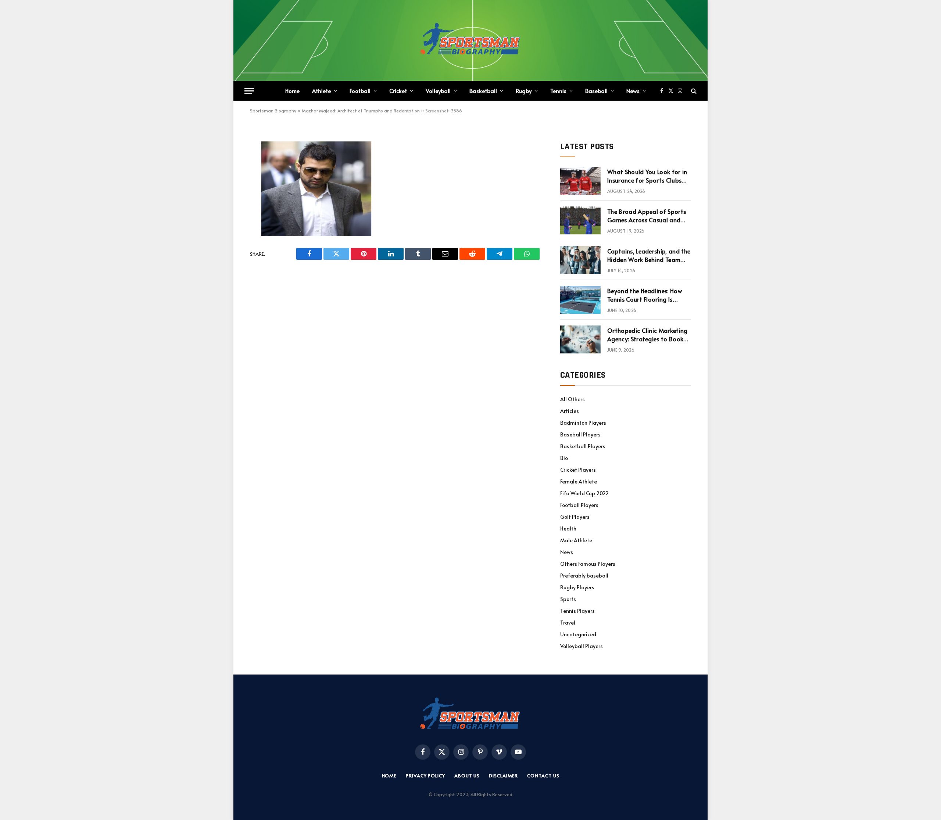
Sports (568, 599)
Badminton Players (583, 422)
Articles (569, 410)
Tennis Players (577, 610)
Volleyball (438, 90)
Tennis (558, 90)
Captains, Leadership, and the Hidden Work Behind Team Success (648, 255)
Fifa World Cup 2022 (584, 493)
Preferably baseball (584, 575)
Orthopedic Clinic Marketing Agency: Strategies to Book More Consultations (647, 334)
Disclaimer (503, 775)
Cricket (398, 90)
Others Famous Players (587, 563)
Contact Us (543, 775)
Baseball (596, 90)
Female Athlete (578, 481)
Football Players (579, 504)
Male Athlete (576, 540)
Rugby (524, 90)
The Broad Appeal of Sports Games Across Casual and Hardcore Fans (646, 215)
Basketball (483, 90)
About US (467, 775)
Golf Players (575, 516)
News (633, 90)
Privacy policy (425, 775)
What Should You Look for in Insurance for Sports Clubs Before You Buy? (647, 176)
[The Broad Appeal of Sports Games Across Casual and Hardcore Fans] (580, 220)
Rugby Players (577, 587)
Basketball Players (582, 446)
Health (568, 528)
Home (292, 90)
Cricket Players (578, 469)
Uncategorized (578, 634)
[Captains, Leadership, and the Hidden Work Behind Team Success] (580, 260)
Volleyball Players (581, 646)
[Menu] (249, 91)
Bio (564, 457)
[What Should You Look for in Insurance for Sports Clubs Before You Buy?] (580, 181)
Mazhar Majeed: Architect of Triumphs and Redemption (361, 111)
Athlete (321, 90)
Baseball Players (580, 434)
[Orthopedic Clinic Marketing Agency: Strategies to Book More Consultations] (580, 339)
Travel (567, 622)
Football (360, 90)
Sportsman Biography (273, 111)
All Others (572, 399)
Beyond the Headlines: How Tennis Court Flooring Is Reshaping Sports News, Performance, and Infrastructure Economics (644, 295)
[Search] (693, 91)
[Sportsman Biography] (470, 40)
